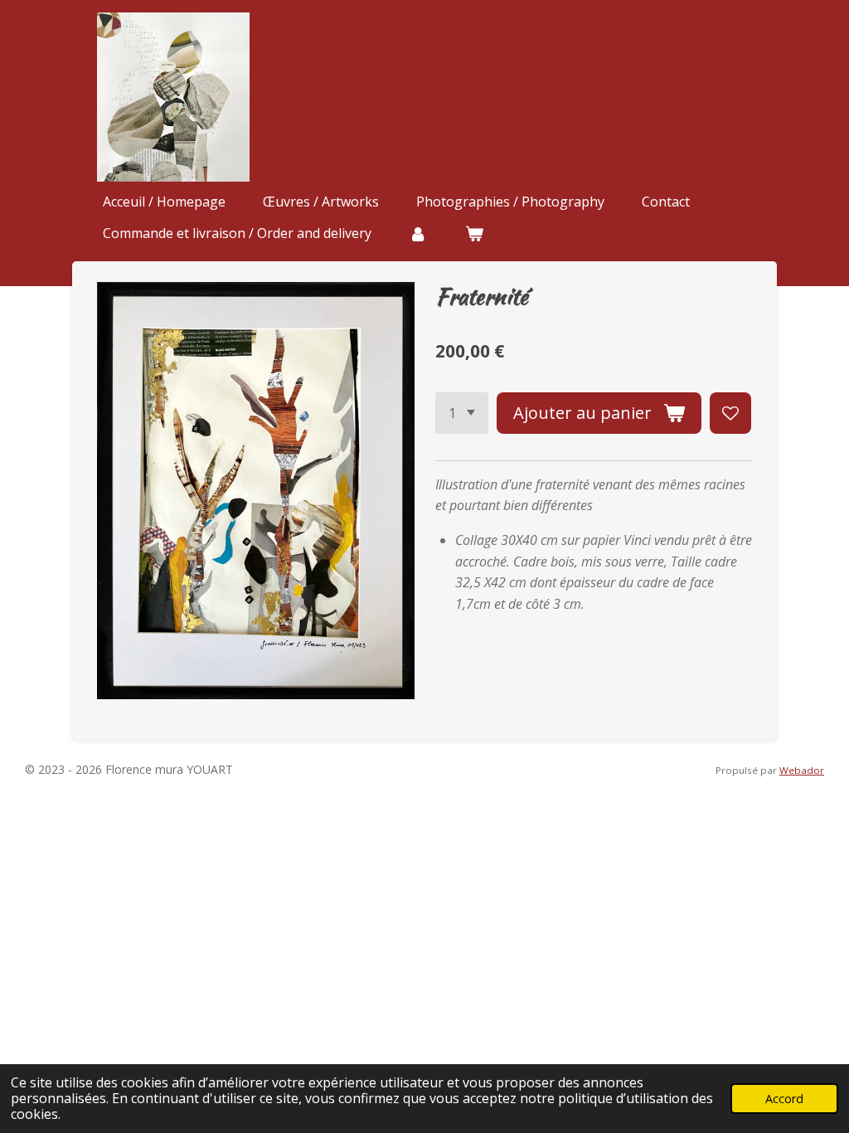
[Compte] (418, 233)
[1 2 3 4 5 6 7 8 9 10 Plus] (461, 413)
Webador (801, 770)
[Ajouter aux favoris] (730, 413)
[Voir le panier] (473, 233)
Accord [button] (784, 1098)
